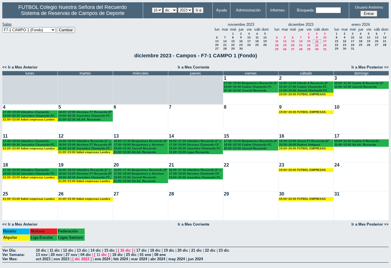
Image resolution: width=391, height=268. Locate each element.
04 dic (85, 255)
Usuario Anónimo (369, 7)
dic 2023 (82, 259)
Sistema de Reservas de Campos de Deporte (73, 13)
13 (217, 41)
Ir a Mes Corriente (193, 67)
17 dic (141, 250)
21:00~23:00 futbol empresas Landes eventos (29, 120)
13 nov (42, 255)
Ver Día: (9, 250)
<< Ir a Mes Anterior (19, 67)
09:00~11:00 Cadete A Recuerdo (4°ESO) (356, 141)
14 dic (95, 250)
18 (257, 41)
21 (225, 44)
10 (249, 37)
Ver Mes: (9, 259)
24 (249, 44)
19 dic (169, 250)
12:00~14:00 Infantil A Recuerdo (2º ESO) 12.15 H (303, 83)
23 (241, 44)
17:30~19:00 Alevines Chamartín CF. (194, 144)
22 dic (210, 250)
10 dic (41, 250)
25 (257, 44)
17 (249, 41)
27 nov (71, 255)
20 (217, 44)
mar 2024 (139, 259)
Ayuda (221, 10)
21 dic (196, 250)
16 (241, 41)
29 (233, 48)
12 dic (68, 250)
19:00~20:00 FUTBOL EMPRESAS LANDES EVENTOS (302, 94)
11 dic (55, 250)
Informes (277, 10)
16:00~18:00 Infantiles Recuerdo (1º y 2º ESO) (84, 141)
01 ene (145, 255)
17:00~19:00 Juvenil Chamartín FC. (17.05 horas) (303, 91)
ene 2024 (102, 259)
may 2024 (176, 259)
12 (265, 37)
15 (233, 41)
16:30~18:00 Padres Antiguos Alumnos (299, 145)
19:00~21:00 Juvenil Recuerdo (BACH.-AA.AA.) (135, 148)
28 (225, 48)
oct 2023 (43, 259)
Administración (248, 10)
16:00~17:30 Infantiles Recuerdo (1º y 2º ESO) (195, 141)
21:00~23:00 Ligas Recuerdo (189, 152)
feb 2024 (120, 259)
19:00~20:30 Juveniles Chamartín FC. (29, 115)
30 (241, 48)
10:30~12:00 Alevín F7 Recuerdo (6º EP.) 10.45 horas (304, 141)
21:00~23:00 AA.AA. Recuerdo (135, 152)
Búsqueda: (306, 10)
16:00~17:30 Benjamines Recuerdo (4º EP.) (140, 141)
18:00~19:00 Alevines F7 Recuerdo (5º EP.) (85, 112)
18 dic (155, 250)
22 (233, 44)
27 (217, 48)
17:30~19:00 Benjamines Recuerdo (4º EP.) (250, 83)
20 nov (56, 255)
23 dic (224, 250)
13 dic (82, 250)
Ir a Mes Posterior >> (370, 67)
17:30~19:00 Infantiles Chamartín (26, 112)
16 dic (125, 250)
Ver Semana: (13, 255)
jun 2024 (195, 259)
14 (225, 41)
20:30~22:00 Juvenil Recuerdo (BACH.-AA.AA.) (245, 91)
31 (325, 49)
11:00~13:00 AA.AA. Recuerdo (355, 144)
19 (265, 41)
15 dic (109, 250)
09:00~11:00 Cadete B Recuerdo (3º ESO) (359, 83)
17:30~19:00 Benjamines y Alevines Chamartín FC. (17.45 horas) (139, 145)
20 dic (182, 250)
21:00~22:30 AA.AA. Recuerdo (79, 119)
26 (265, 44)
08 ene (160, 255)
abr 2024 (157, 259)
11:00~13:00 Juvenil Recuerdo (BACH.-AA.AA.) (355, 87)
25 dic (131, 255)
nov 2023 (61, 259)
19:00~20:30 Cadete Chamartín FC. (248, 86)
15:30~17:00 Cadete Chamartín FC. (303, 86)
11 (257, 37)
